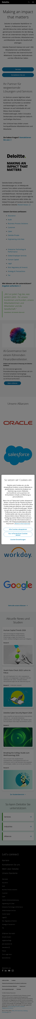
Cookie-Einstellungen (18, 539)
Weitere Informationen (22, 524)
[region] (18, 509)
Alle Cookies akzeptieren (18, 529)
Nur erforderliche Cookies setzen (18, 534)
